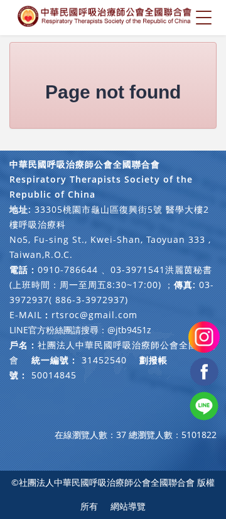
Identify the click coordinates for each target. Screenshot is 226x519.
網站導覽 (128, 506)
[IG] (204, 336)
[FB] (204, 371)
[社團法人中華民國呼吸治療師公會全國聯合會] (105, 17)
